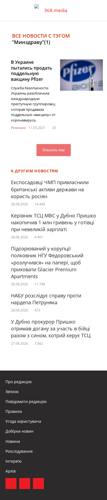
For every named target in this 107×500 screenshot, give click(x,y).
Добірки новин (19, 431)
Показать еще (54, 150)
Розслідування (19, 451)
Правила (13, 411)
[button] (97, 10)
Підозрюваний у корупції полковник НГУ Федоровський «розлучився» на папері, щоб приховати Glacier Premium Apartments (47, 262)
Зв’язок (12, 391)
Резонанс (18, 127)
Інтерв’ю (13, 461)
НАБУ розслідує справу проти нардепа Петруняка (46, 299)
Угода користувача (23, 421)
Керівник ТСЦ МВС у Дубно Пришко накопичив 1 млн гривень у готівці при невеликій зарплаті (53, 222)
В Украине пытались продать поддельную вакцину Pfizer (31, 70)
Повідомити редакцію (26, 401)
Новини (12, 441)
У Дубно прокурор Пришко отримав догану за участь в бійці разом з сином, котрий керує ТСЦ (51, 328)
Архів (10, 471)
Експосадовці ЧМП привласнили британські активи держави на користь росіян (50, 189)
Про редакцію (18, 381)
